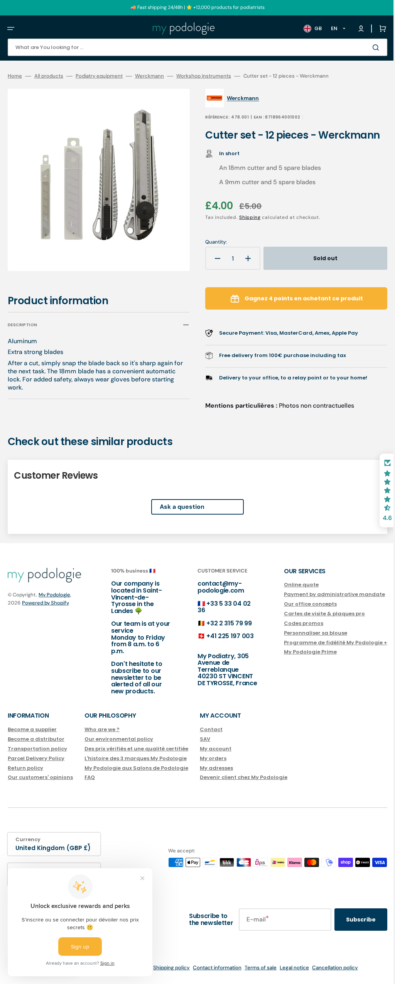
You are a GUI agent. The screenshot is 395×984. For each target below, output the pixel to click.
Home (15, 76)
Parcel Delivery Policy (36, 758)
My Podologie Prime (298, 651)
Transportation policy (37, 748)
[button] (10, 28)
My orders (213, 758)
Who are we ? (102, 730)
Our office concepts (298, 604)
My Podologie (54, 594)
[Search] (366, 47)
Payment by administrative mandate (322, 594)
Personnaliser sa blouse (304, 632)
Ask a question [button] (176, 501)
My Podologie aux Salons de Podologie (136, 767)
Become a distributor (36, 739)
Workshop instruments (203, 76)
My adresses (216, 767)
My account (215, 748)
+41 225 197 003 (222, 636)
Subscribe (349, 919)
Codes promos (292, 623)
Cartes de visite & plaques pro (312, 613)
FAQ (89, 777)
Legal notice (288, 967)
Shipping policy (165, 967)
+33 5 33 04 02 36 (216, 607)
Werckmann (149, 76)
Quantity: (210, 242)
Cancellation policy (329, 967)
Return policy (25, 767)
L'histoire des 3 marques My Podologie (135, 758)
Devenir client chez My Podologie (243, 777)
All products (48, 76)
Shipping (244, 217)
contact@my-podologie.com (213, 587)
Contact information (211, 967)
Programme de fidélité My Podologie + (324, 642)
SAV (205, 739)
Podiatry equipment (99, 76)
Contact (211, 730)
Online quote (289, 585)
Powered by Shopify (45, 603)
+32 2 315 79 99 (221, 623)
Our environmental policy (118, 739)
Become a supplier (32, 730)
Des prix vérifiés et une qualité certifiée (136, 748)
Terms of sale (255, 967)
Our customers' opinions (40, 777)
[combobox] (192, 47)
